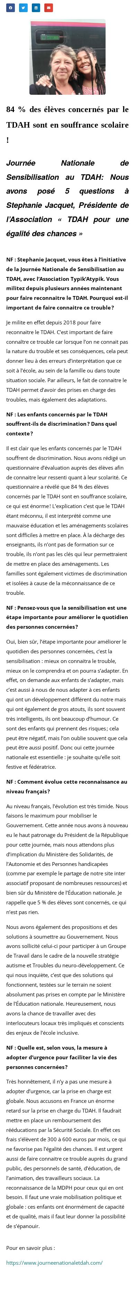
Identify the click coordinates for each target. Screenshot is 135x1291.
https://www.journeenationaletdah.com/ (54, 1262)
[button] (10, 7)
